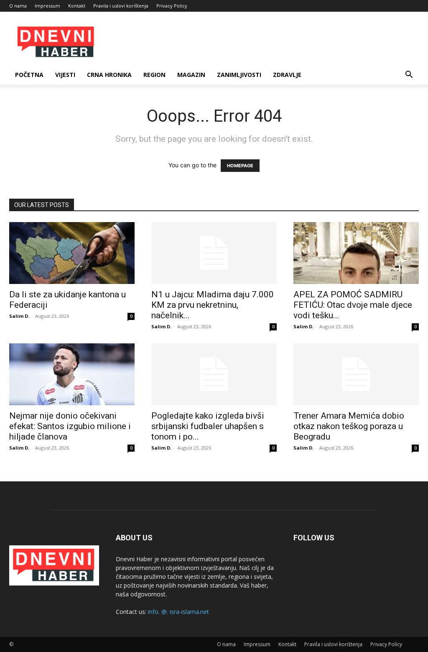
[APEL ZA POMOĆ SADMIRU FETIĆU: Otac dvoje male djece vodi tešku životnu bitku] (356, 253)
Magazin (191, 75)
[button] (409, 75)
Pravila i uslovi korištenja (120, 6)
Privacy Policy (171, 6)
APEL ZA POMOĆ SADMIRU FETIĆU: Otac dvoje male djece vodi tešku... (352, 304)
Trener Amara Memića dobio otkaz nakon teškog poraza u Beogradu (348, 426)
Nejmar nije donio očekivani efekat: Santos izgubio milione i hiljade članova (70, 426)
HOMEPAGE (240, 166)
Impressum (47, 6)
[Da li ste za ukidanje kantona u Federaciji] (72, 253)
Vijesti (65, 75)
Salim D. (19, 316)
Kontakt (76, 6)
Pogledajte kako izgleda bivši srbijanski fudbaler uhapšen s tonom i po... (207, 426)
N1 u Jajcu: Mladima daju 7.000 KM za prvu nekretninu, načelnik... (212, 304)
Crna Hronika (109, 75)
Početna (29, 75)
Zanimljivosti (239, 75)
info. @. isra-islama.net (178, 612)
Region (154, 75)
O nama (18, 6)
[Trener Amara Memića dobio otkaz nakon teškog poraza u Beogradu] (356, 374)
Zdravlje (287, 75)
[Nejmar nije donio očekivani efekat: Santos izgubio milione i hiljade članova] (72, 374)
